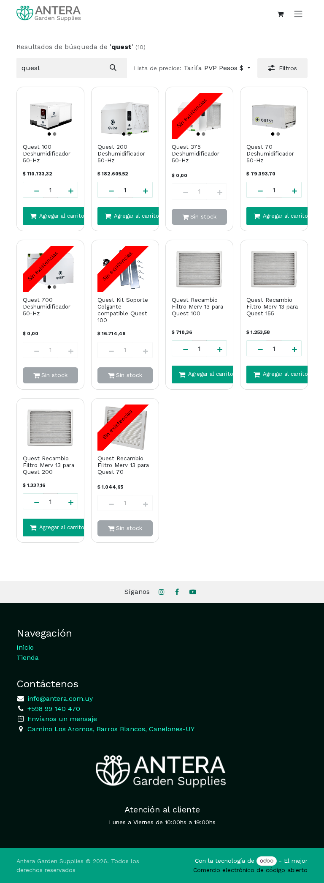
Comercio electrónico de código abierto (250, 870)
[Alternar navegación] (298, 13)
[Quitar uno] (33, 190)
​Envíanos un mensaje (62, 719)
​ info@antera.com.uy (59, 698)
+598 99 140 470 (52, 709)
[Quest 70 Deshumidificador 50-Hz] (274, 116)
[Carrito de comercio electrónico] (280, 14)
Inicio (25, 647)
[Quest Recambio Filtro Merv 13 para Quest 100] (199, 269)
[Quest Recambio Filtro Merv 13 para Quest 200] (50, 428)
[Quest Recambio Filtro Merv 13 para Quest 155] (274, 269)
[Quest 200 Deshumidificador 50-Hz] (125, 116)
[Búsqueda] (113, 68)
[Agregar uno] (67, 190)
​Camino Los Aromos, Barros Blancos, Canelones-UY (110, 729)
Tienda (27, 657)
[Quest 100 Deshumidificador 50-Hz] (50, 116)
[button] (192, 68)
